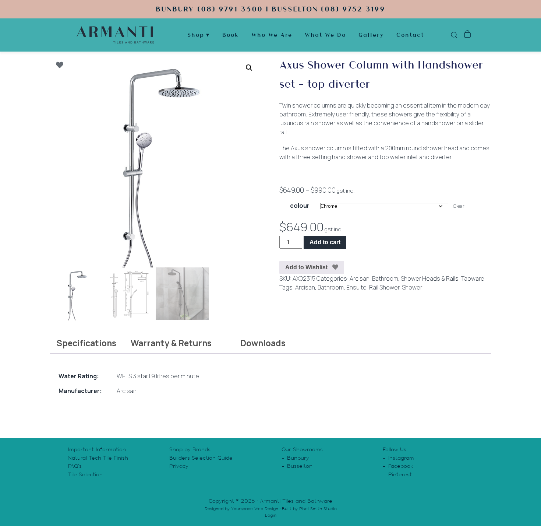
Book (230, 35)
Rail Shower (384, 287)
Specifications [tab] (86, 343)
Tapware (472, 278)
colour (300, 205)
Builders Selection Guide (201, 458)
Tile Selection (85, 474)
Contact (410, 35)
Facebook (400, 466)
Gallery (371, 35)
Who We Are (271, 35)
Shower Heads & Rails (430, 278)
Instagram (401, 458)
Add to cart (325, 242)
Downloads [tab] (263, 343)
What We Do (325, 35)
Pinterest (400, 474)
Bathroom (385, 278)
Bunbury (298, 458)
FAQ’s (75, 466)
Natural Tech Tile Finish (98, 458)
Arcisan (359, 278)
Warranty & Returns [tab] (171, 343)
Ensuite (356, 287)
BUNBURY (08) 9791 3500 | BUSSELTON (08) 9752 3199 (270, 9)
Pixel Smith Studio (318, 509)
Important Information (97, 449)
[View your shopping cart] (467, 35)
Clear (458, 206)
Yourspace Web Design (254, 509)
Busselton (299, 466)
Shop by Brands (190, 449)
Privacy (178, 466)
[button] (249, 67)
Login (270, 515)
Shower (412, 287)
